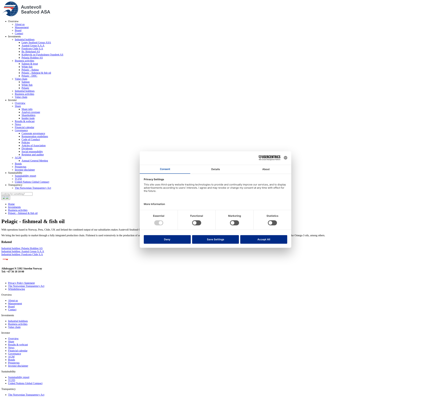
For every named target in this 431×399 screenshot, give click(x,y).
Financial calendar (24, 127)
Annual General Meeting (35, 160)
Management (22, 27)
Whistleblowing (16, 289)
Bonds (18, 163)
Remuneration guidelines (35, 136)
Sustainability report (25, 175)
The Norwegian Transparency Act (33, 187)
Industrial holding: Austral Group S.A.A (22, 251)
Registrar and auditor (33, 154)
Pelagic (25, 87)
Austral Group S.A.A (33, 45)
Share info (27, 109)
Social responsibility (32, 151)
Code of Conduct (31, 139)
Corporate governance (33, 133)
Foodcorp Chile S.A (32, 48)
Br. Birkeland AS (31, 51)
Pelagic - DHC (29, 75)
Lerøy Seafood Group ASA (36, 42)
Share (18, 106)
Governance (21, 130)
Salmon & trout (30, 63)
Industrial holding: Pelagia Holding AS (22, 248)
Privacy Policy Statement (21, 283)
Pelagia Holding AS (32, 57)
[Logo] (25, 15)
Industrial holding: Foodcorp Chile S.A (22, 254)
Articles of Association (34, 145)
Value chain (21, 78)
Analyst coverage (31, 112)
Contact (19, 33)
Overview (20, 103)
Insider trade (28, 118)
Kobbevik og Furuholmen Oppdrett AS (42, 54)
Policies (26, 142)
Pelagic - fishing (30, 69)
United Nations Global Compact (32, 181)
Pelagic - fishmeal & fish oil (36, 72)
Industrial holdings (25, 39)
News (18, 124)
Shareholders (28, 115)
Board (18, 30)
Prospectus (20, 166)
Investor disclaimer (25, 169)
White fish (27, 66)
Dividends (27, 148)
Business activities (24, 60)
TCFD (18, 178)
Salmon (26, 81)
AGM (18, 157)
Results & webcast (25, 121)
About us (20, 24)
